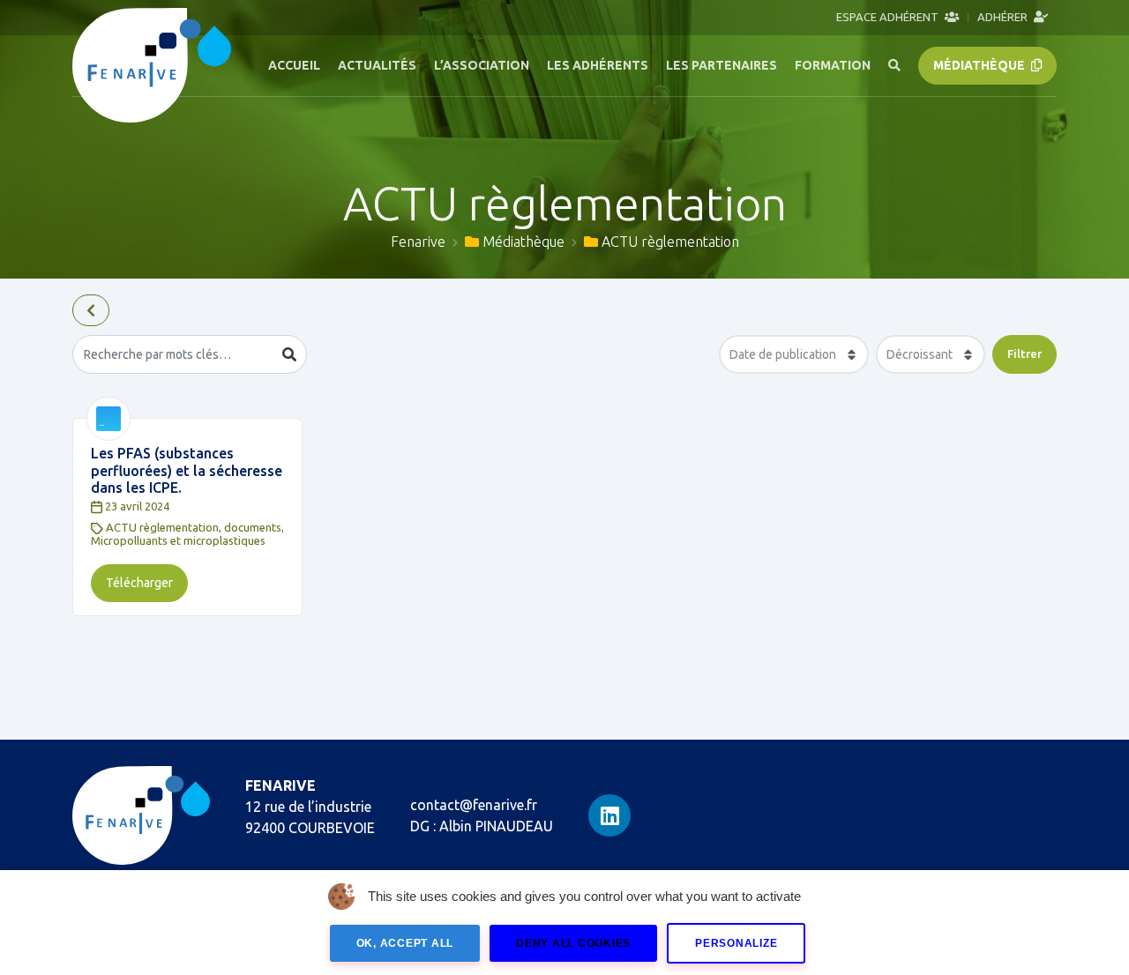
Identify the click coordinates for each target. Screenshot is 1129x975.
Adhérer (1003, 17)
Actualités (377, 65)
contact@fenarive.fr (473, 805)
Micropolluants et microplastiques (178, 540)
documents (252, 527)
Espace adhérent (888, 17)
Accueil (294, 65)
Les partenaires (721, 65)
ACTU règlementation (162, 527)
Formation (833, 65)
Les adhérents (597, 65)
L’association (481, 65)
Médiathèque (980, 65)
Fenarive (418, 241)
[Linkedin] (609, 815)
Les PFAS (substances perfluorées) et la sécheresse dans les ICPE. (186, 470)
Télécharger (139, 583)
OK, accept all (405, 943)
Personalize (736, 943)
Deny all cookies (573, 943)
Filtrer (1024, 353)
